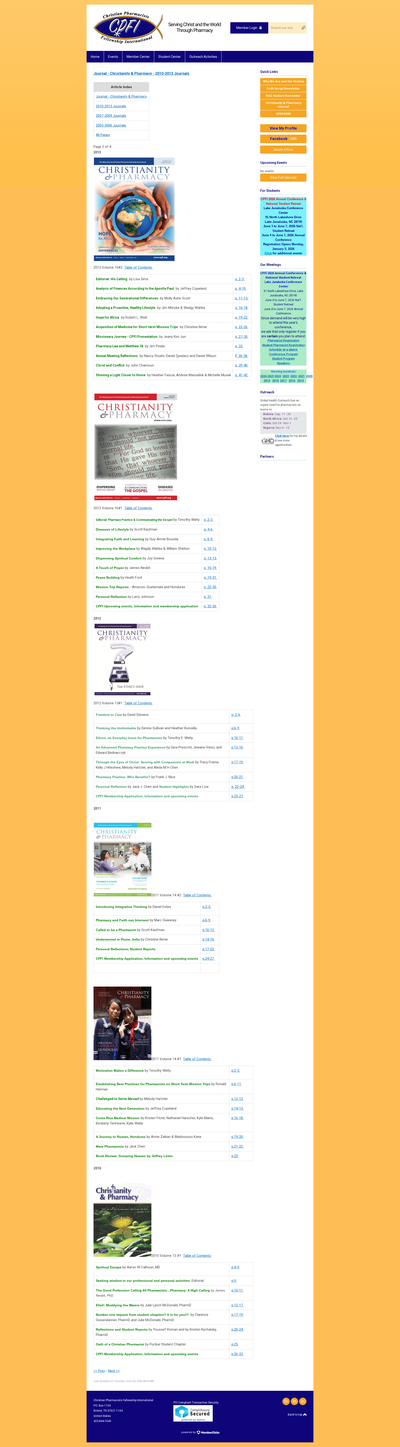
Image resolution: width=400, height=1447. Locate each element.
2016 (292, 380)
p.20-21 (237, 777)
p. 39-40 (241, 365)
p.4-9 (235, 1267)
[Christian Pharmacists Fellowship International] (157, 43)
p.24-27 (209, 958)
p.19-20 (237, 1137)
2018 (275, 380)
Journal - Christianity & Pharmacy (121, 96)
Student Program (283, 358)
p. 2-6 (236, 715)
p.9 (234, 1281)
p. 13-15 (210, 558)
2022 (293, 376)
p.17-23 (209, 949)
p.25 (235, 1344)
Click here (282, 436)
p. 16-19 (210, 568)
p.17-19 (237, 762)
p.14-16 (209, 939)
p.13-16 (237, 747)
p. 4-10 (241, 288)
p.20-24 (237, 1329)
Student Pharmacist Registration (283, 345)
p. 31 (208, 597)
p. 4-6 (208, 529)
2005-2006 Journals (111, 125)
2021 (301, 376)
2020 (309, 376)
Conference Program (283, 354)
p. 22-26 (241, 327)
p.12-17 (237, 1305)
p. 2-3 (240, 279)
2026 (263, 376)
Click (268, 253)
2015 (300, 380)
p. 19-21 (210, 577)
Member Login (246, 28)
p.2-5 (207, 907)
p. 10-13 (210, 549)
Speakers (283, 363)
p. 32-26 (210, 606)
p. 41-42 (241, 375)
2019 (267, 380)
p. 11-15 (241, 298)
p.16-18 (237, 1118)
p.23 (235, 1156)
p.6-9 (235, 728)
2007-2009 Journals (111, 116)
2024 (278, 376)
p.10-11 (237, 738)
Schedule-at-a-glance (283, 349)
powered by (188, 1432)
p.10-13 (209, 930)
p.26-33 (237, 1354)
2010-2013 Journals (111, 106)
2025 (270, 376)
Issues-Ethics (283, 149)
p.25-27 (237, 796)
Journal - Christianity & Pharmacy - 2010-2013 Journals (141, 73)
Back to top (295, 1414)
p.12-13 (237, 1099)
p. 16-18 (241, 308)
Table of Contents (138, 267)
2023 (285, 376)
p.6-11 (236, 1084)
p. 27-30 (241, 337)
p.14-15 (237, 1108)
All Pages (103, 135)
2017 (283, 380)
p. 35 (239, 346)
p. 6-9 (208, 539)
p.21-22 (237, 1146)
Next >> (114, 1371)
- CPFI (283, 139)
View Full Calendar (283, 177)
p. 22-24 (238, 787)
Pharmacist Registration (283, 340)
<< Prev (99, 1371)
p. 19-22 (241, 317)
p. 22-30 (210, 587)
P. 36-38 (241, 356)
